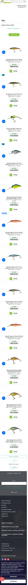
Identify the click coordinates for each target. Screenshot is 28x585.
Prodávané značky (6, 503)
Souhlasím (13, 581)
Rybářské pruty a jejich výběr (10, 526)
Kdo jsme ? (4, 507)
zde (8, 573)
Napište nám (4, 514)
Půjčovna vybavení (6, 500)
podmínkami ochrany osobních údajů (14, 488)
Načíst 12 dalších (14, 456)
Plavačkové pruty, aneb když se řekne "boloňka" (12, 535)
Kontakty (3, 505)
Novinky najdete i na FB (6, 550)
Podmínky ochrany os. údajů (8, 511)
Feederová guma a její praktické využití (12, 530)
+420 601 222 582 (5, 546)
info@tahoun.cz (5, 544)
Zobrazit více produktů (13, 28)
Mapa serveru (4, 516)
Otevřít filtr (14, 34)
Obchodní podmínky (6, 509)
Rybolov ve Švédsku (7, 523)
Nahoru (15, 467)
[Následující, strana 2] (14, 460)
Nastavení (13, 576)
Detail (15, 71)
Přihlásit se (14, 492)
